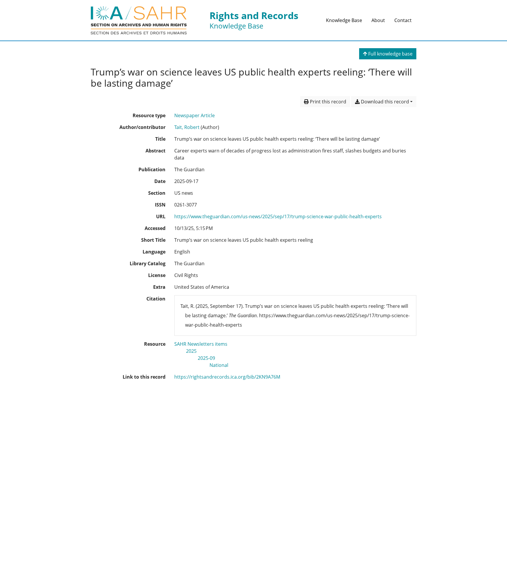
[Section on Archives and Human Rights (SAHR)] (139, 20)
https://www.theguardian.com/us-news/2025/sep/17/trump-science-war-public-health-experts (278, 216)
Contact (403, 20)
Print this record (327, 101)
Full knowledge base (390, 54)
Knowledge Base (344, 20)
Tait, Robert (187, 127)
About (378, 20)
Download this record (384, 101)
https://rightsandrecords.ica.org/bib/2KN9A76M (227, 377)
